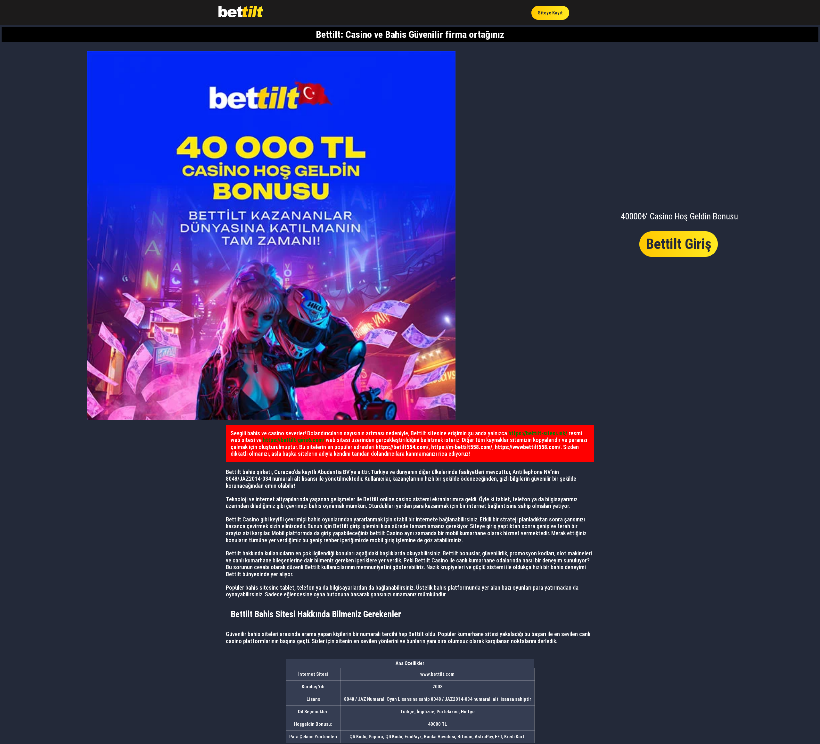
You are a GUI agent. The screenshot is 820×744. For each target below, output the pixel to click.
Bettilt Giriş (678, 243)
